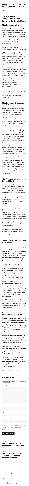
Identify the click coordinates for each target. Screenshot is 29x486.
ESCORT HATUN (19, 370)
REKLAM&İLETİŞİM (7, 473)
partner (6, 370)
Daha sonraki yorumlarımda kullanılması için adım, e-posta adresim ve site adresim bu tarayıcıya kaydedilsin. (14, 427)
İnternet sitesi (6, 418)
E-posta (4, 412)
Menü (4, 10)
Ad (3, 405)
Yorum (4, 385)
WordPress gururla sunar (11, 483)
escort (3, 482)
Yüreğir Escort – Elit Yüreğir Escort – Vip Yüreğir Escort (13, 5)
